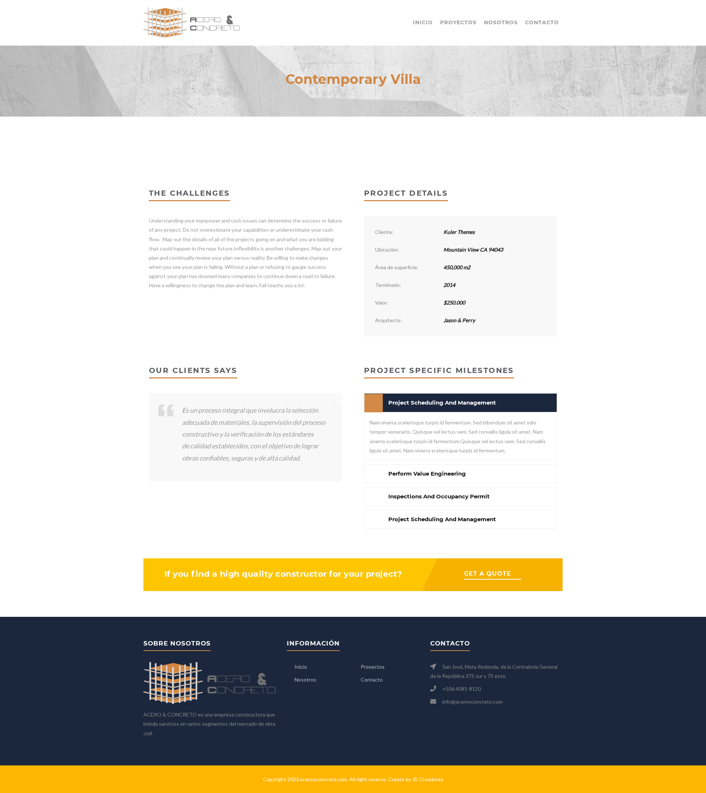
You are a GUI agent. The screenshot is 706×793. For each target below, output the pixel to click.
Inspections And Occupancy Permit (439, 496)
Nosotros (501, 22)
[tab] (460, 402)
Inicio (423, 22)
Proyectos (458, 22)
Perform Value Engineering (427, 473)
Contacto (542, 22)
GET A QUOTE (487, 573)
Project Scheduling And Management (442, 402)
